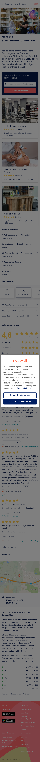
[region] (20, 381)
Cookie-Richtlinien (25, 388)
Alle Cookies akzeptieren (19, 402)
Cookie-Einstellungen (20, 395)
